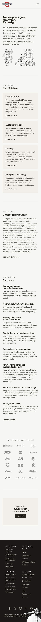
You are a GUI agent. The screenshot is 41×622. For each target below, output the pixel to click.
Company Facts (28, 574)
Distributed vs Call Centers (10, 579)
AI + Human (10, 583)
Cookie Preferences (10, 616)
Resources (26, 594)
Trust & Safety (11, 555)
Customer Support (9, 550)
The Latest (26, 581)
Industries (9, 567)
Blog (23, 591)
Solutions (10, 546)
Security (8, 563)
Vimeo (24, 552)
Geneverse (26, 556)
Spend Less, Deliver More (10, 588)
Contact (25, 597)
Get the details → (10, 420)
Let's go (20, 516)
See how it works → (11, 257)
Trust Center (27, 578)
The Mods (9, 592)
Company (26, 572)
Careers (25, 587)
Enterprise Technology (10, 559)
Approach (10, 572)
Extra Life (25, 584)
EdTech (25, 559)
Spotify (25, 549)
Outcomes (27, 546)
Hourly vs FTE (10, 574)
